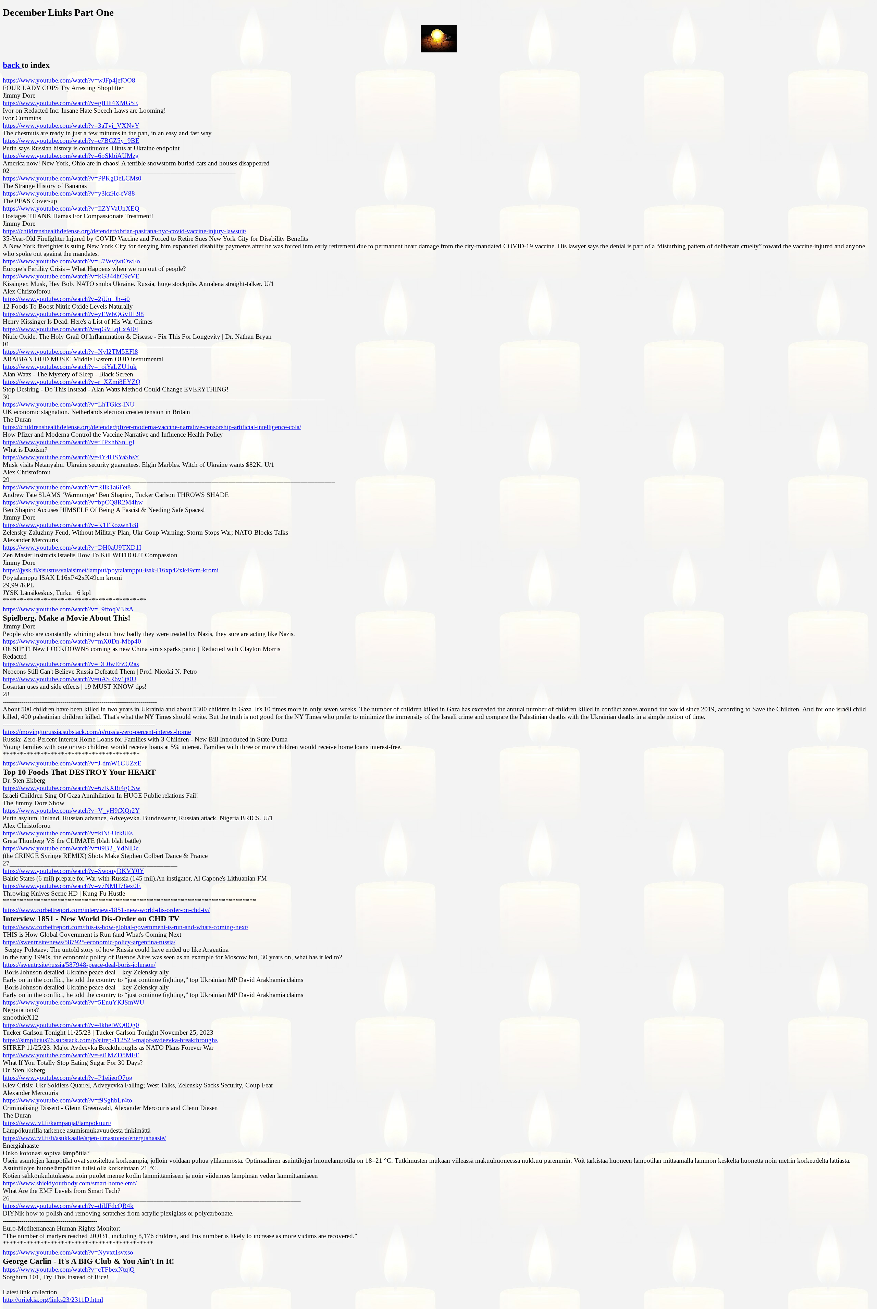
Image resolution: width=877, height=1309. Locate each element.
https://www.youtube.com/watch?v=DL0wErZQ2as (71, 664)
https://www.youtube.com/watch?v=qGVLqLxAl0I (70, 329)
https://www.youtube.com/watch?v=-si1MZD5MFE (71, 1055)
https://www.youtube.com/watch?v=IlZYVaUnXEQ (71, 208)
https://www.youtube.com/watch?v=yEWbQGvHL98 (73, 313)
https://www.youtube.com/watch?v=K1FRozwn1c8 (70, 524)
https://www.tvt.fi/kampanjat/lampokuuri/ (57, 1122)
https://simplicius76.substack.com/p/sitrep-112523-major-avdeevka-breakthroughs (110, 1040)
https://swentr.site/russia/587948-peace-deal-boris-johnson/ (79, 964)
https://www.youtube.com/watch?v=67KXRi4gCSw (71, 787)
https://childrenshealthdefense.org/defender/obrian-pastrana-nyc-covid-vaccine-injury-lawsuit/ (124, 231)
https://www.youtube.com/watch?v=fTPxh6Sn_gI (68, 442)
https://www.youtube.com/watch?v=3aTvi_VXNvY (71, 125)
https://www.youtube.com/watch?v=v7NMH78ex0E (72, 885)
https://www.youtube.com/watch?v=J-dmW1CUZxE (72, 763)
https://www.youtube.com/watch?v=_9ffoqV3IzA (68, 609)
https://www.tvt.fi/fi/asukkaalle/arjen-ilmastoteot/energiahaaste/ (84, 1138)
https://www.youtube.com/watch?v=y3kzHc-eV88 (69, 193)
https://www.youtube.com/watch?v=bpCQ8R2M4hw (73, 502)
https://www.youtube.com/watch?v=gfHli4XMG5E (70, 103)
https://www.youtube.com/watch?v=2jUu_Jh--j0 (66, 298)
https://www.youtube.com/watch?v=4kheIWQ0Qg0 (71, 1024)
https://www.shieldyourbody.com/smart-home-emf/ (70, 1183)
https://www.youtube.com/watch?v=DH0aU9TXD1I (72, 547)
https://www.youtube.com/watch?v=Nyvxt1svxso (68, 1252)
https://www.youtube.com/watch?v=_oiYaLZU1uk (70, 366)
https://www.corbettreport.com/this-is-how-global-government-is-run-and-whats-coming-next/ (125, 927)
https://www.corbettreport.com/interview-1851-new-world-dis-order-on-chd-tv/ (106, 909)
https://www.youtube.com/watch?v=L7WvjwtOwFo (71, 261)
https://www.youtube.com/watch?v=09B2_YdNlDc (70, 848)
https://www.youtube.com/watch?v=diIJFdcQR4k (68, 1205)
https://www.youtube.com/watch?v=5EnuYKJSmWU (73, 1002)
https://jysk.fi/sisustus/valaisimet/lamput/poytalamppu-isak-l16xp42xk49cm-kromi (111, 570)
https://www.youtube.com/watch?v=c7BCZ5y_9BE (71, 140)
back (12, 65)
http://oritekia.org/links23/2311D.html (53, 1299)
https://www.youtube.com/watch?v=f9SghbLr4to (67, 1100)
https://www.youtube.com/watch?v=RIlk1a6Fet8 (67, 487)
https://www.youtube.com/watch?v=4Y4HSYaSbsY (71, 457)
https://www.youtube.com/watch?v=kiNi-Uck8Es (68, 833)
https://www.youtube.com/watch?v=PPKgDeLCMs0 (72, 178)
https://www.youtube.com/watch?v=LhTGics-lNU (69, 404)
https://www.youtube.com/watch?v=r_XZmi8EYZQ (71, 381)
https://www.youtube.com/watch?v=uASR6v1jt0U (69, 679)
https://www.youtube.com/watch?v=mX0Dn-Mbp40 (72, 641)
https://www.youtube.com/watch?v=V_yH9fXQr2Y (71, 810)
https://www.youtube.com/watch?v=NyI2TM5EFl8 (70, 351)
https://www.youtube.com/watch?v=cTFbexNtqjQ (69, 1269)
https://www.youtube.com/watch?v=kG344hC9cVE (71, 276)
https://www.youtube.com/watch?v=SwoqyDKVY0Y (73, 870)
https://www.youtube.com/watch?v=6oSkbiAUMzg (71, 155)
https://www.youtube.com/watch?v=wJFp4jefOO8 (69, 80)
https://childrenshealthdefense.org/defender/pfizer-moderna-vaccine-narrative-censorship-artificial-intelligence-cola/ (152, 427)
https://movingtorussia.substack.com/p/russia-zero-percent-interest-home (97, 731)
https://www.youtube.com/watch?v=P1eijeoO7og (68, 1077)
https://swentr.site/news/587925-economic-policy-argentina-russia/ (89, 942)
